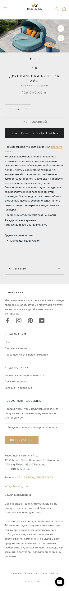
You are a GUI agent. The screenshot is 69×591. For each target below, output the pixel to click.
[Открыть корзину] (64, 9)
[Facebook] (7, 320)
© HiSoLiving (34, 581)
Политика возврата (16, 381)
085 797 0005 (44, 477)
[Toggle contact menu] (59, 581)
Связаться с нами (16, 348)
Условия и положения (18, 388)
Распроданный (34, 121)
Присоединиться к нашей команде (26, 354)
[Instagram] (18, 320)
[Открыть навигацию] (5, 8)
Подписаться (21, 440)
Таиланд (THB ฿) (22, 573)
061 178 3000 (25, 477)
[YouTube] (41, 320)
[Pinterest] (30, 320)
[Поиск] (57, 8)
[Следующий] (45, 58)
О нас (8, 342)
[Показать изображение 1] (30, 59)
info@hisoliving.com (17, 486)
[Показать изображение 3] (38, 59)
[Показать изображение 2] (34, 59)
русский (49, 573)
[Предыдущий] (23, 58)
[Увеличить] (61, 28)
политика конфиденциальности (24, 375)
